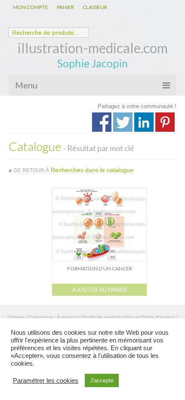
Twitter (123, 122)
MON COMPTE (30, 7)
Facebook (101, 122)
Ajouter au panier (99, 289)
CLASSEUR (95, 7)
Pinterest (165, 122)
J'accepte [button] (102, 380)
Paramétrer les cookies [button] (45, 380)
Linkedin (144, 122)
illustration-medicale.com (93, 47)
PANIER (65, 7)
